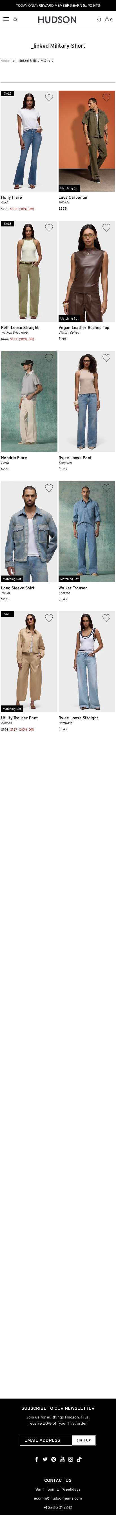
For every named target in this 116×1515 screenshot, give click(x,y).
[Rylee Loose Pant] (87, 401)
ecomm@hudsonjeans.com (58, 1498)
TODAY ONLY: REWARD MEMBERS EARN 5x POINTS (58, 6)
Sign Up (84, 1440)
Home (5, 61)
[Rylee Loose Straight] (87, 661)
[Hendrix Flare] (29, 401)
